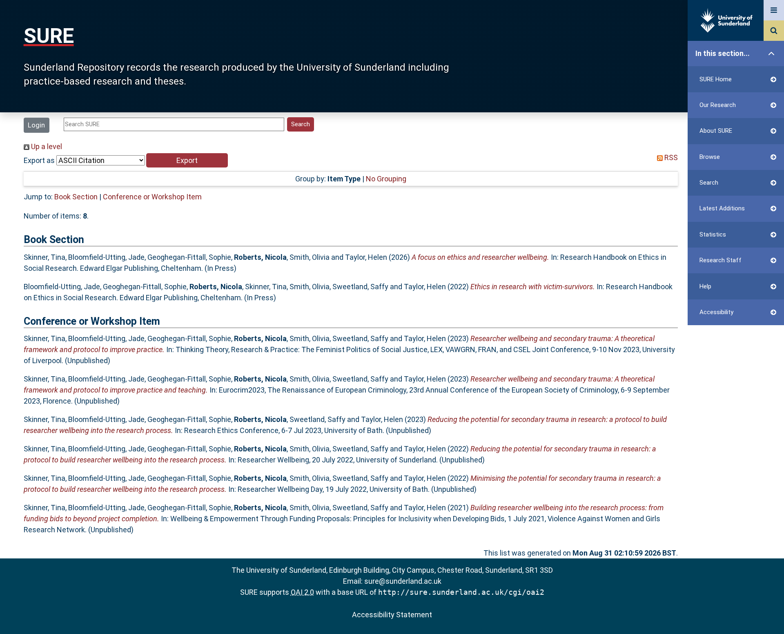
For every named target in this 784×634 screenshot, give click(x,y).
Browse (709, 157)
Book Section (76, 196)
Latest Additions (722, 208)
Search (708, 182)
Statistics (712, 234)
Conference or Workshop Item (152, 196)
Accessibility (716, 312)
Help (705, 286)
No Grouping (386, 178)
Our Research (717, 105)
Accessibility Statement (392, 614)
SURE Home (715, 79)
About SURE (715, 130)
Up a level (45, 146)
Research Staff (720, 260)
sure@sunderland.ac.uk (402, 581)
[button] (187, 160)
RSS (670, 157)
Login (36, 125)
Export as (39, 160)
